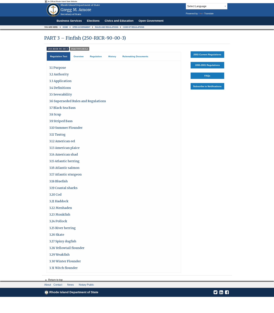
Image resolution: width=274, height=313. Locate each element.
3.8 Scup (55, 114)
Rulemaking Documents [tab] (135, 56)
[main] (137, 152)
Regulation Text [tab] (58, 56)
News (70, 284)
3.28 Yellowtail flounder (67, 248)
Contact (57, 284)
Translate (209, 13)
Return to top (55, 279)
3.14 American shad (63, 154)
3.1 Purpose (57, 68)
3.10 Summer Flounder (66, 128)
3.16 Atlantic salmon (64, 168)
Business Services (69, 20)
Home (65, 27)
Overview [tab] (79, 56)
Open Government (151, 20)
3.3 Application (60, 81)
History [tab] (112, 56)
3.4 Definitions (60, 88)
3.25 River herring (62, 228)
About (47, 284)
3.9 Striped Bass (61, 121)
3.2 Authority (59, 74)
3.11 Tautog (57, 134)
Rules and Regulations (106, 27)
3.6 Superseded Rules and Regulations (77, 101)
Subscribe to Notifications (207, 86)
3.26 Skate (56, 234)
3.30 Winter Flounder (65, 261)
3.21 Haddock (58, 201)
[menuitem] (69, 21)
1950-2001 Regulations (207, 65)
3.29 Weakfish (59, 254)
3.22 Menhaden (60, 208)
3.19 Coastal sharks (63, 188)
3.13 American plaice (64, 148)
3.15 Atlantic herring (64, 161)
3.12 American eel (62, 141)
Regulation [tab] (96, 56)
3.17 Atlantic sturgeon (65, 174)
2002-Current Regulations (207, 54)
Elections (93, 20)
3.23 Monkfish (59, 214)
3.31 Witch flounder (63, 268)
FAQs (207, 75)
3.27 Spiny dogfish (62, 241)
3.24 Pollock (58, 221)
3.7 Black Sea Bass (62, 108)
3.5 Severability (60, 94)
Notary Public (86, 284)
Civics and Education (119, 20)
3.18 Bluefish (58, 181)
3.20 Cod (55, 194)
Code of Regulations (133, 27)
